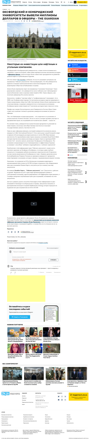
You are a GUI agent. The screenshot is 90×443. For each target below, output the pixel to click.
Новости (24, 2)
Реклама (24, 400)
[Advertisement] (26, 288)
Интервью (44, 2)
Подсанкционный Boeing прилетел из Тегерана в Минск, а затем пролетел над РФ (75, 128)
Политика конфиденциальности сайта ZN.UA (78, 438)
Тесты (57, 2)
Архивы (23, 396)
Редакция (24, 398)
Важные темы (7, 5)
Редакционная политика (27, 402)
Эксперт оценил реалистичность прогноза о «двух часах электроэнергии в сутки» (75, 163)
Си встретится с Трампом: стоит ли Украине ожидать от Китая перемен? (74, 150)
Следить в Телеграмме (21, 317)
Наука (46, 414)
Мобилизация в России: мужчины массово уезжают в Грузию (75, 142)
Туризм (68, 421)
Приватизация (5, 423)
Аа (75, 2)
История (69, 416)
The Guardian (21, 79)
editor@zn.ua (43, 407)
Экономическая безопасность (30, 421)
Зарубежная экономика (28, 416)
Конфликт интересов (28, 419)
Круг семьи (69, 419)
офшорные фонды (14, 74)
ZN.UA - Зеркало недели (77, 100)
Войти (71, 2)
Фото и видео (37, 2)
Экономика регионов (6, 425)
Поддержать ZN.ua (82, 2)
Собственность (70, 423)
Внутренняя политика (6, 414)
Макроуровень (5, 419)
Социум (68, 414)
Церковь (47, 421)
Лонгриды (51, 2)
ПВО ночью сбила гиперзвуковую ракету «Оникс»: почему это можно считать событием (76, 182)
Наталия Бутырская (73, 386)
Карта (23, 404)
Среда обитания (48, 419)
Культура (47, 423)
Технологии (47, 416)
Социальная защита (27, 414)
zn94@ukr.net (38, 404)
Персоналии (26, 423)
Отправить (53, 259)
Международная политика (7, 416)
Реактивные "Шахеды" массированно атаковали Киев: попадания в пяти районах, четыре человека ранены (75, 172)
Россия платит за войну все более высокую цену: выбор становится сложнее (75, 135)
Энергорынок (5, 421)
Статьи (30, 2)
